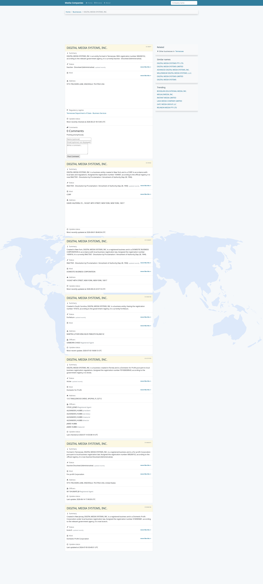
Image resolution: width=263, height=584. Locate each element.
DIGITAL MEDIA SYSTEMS (166, 80)
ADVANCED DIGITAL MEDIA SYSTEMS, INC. (173, 70)
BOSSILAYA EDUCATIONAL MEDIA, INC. (172, 91)
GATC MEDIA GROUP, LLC (166, 104)
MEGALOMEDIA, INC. (165, 94)
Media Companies (74, 2)
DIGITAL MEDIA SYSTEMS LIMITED (170, 66)
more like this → (145, 67)
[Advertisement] (126, 30)
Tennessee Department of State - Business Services (86, 113)
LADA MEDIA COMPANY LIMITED (169, 101)
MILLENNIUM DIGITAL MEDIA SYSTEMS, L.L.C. (174, 73)
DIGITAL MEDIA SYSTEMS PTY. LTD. (170, 63)
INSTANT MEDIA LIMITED (166, 98)
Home (68, 12)
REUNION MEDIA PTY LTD (167, 107)
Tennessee (179, 51)
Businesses (77, 12)
